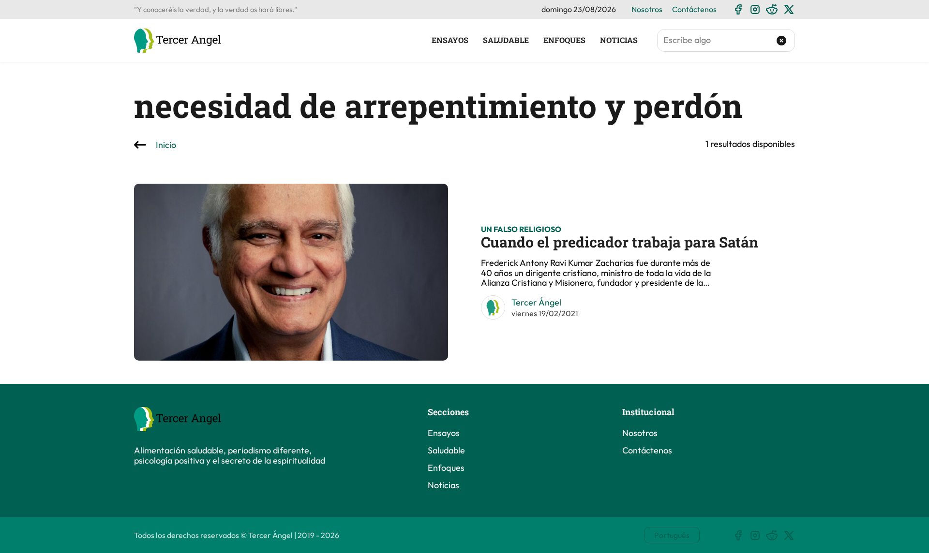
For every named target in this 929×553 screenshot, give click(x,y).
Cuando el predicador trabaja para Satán (619, 242)
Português (671, 535)
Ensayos (450, 40)
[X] (789, 9)
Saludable (506, 40)
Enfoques (564, 40)
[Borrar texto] (781, 40)
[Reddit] (772, 9)
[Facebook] (738, 9)
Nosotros (646, 9)
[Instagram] (755, 9)
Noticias (619, 40)
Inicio (166, 145)
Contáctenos (694, 9)
